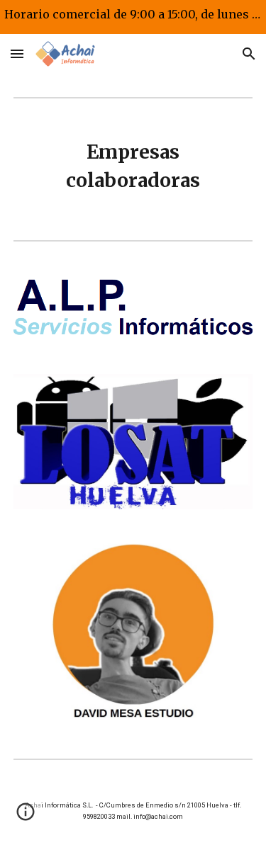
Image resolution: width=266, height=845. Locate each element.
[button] (17, 53)
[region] (133, 17)
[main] (133, 166)
